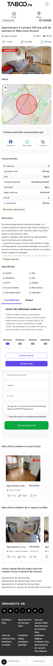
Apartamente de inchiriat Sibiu (41, 629)
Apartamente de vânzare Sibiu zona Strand (22, 581)
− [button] (5, 91)
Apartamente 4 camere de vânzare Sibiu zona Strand (26, 587)
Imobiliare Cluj (42, 642)
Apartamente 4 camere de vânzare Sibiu (20, 584)
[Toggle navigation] (47, 4)
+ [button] (5, 87)
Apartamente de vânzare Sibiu (16, 578)
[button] (11, 72)
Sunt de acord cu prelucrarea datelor (27, 416)
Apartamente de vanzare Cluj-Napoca (41, 648)
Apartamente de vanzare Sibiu (24, 623)
